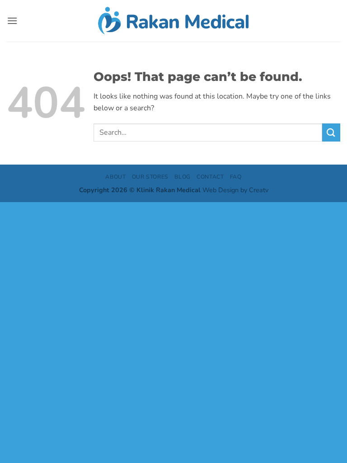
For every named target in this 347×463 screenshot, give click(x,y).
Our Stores (150, 176)
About (115, 176)
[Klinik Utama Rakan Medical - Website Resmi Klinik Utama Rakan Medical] (173, 21)
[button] (12, 20)
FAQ (236, 176)
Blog (182, 176)
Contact (210, 176)
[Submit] (331, 132)
